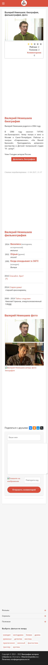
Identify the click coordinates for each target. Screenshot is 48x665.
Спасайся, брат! (16, 276)
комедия (7, 635)
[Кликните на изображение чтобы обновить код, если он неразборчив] (15, 480)
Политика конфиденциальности (15, 659)
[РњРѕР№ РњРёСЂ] (38, 428)
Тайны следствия (23, 298)
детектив (18, 639)
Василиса (15, 244)
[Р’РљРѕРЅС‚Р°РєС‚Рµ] (30, 428)
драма (37, 635)
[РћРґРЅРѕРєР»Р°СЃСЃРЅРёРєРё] (34, 428)
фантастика (33, 643)
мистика (28, 639)
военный (21, 643)
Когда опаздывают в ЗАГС (24, 261)
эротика (16, 647)
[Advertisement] (24, 84)
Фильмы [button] (5, 610)
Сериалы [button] (6, 616)
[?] (6, 279)
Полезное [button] (6, 621)
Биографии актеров (30, 654)
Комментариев (34, 53)
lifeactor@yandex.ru (29, 657)
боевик (29, 635)
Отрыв (14, 254)
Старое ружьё (15, 287)
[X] (41, 428)
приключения (9, 643)
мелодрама (18, 635)
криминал (7, 639)
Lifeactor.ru (6, 657)
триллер (6, 647)
